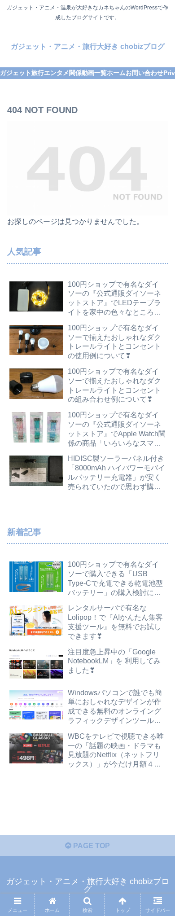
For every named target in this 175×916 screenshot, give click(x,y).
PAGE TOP (90, 846)
